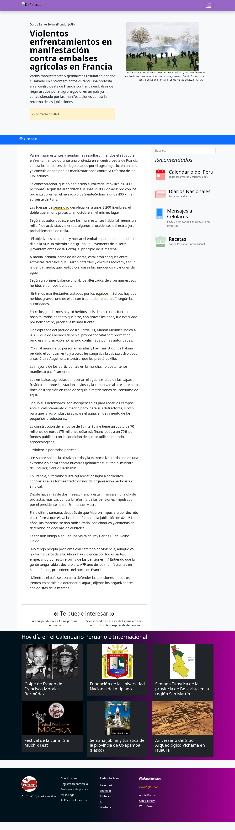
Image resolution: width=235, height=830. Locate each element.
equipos (102, 293)
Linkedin (105, 791)
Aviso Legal (68, 795)
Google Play (147, 801)
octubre (83, 212)
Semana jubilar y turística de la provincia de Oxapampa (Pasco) (117, 745)
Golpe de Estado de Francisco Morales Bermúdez (43, 689)
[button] (208, 5)
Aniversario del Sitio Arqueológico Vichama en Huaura (180, 745)
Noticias (32, 139)
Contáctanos (69, 778)
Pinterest (106, 796)
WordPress (146, 806)
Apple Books (147, 795)
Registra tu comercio (74, 784)
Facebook (106, 785)
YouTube (105, 807)
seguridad (61, 207)
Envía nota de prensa (74, 789)
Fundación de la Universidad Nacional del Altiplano (117, 686)
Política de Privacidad (74, 800)
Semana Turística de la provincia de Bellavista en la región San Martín (182, 689)
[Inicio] (21, 138)
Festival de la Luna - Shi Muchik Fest (46, 742)
